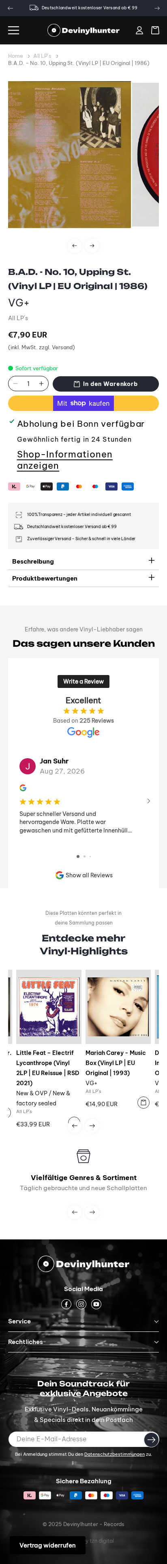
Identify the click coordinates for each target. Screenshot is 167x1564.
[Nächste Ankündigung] (157, 8)
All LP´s (42, 55)
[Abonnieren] (151, 1440)
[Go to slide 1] (78, 856)
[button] (13, 30)
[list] (83, 171)
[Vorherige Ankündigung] (10, 8)
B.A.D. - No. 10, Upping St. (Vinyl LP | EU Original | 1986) (79, 63)
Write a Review (83, 681)
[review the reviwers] (22, 788)
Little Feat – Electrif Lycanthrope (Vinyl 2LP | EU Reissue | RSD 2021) (47, 1068)
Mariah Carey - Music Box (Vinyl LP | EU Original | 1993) (116, 1063)
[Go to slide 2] (85, 856)
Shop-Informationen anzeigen (65, 460)
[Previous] (74, 246)
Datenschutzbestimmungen (114, 1454)
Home (15, 55)
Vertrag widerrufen (47, 1545)
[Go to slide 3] (90, 856)
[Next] (92, 246)
